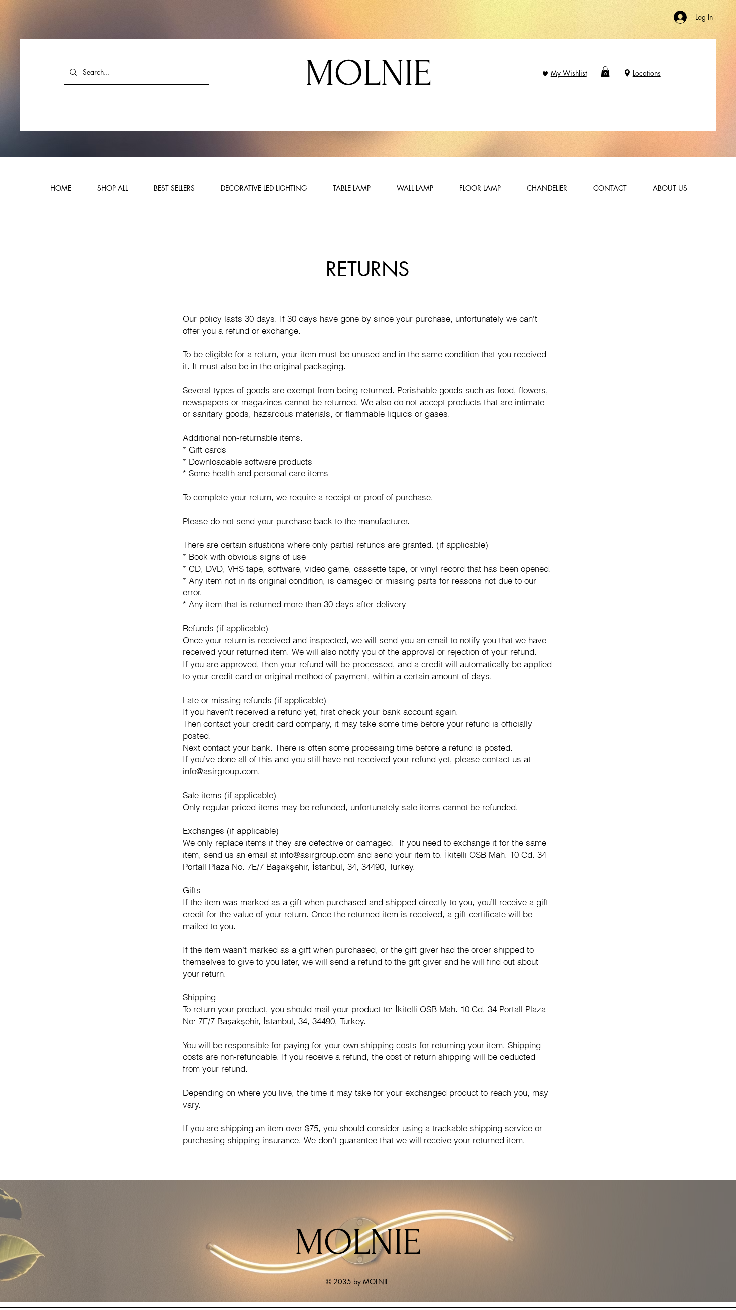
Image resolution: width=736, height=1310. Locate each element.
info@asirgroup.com (220, 771)
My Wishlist (569, 73)
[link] (605, 71)
